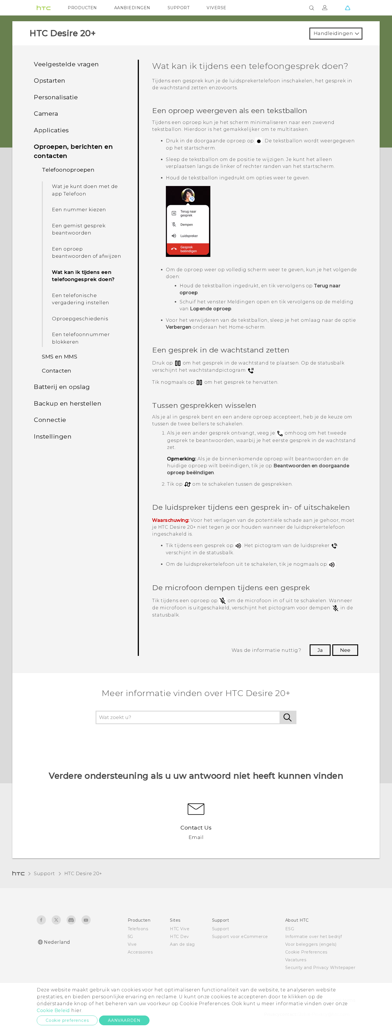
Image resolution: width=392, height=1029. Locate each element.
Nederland (57, 942)
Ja (320, 650)
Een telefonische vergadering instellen (80, 299)
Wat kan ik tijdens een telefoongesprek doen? (83, 275)
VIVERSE (216, 7)
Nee (345, 650)
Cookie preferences (67, 1020)
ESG (289, 928)
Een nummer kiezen (79, 209)
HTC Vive (179, 928)
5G (130, 936)
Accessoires (140, 952)
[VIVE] (347, 8)
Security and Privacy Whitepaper (320, 967)
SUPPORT (179, 7)
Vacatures (295, 959)
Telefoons (138, 928)
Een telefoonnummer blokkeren (81, 338)
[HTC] (44, 7)
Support (44, 873)
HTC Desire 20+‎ (83, 873)
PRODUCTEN (82, 7)
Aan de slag (182, 944)
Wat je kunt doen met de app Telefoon (85, 190)
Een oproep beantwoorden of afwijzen (86, 252)
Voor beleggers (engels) (311, 944)
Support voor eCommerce (240, 936)
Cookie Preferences (306, 952)
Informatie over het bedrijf (313, 936)
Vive (132, 944)
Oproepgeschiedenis (80, 318)
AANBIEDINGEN (132, 7)
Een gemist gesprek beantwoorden (78, 229)
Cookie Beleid (53, 1010)
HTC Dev (179, 936)
